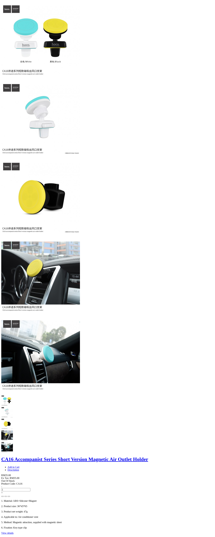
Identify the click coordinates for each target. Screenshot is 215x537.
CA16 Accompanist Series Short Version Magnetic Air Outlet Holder (74, 459)
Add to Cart (13, 467)
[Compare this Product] (9, 496)
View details (7, 533)
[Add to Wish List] (5, 496)
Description (13, 470)
